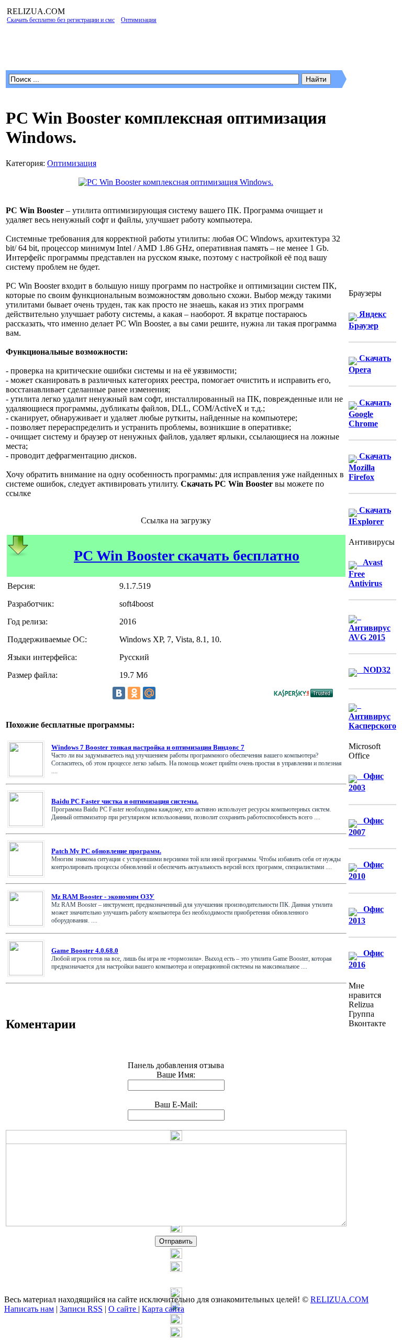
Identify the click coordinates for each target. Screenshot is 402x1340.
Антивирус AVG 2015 (369, 627)
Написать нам (29, 1308)
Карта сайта (163, 1308)
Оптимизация (71, 163)
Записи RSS (81, 1308)
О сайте (123, 1308)
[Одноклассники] (134, 693)
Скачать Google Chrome (370, 413)
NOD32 (373, 669)
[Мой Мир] (149, 693)
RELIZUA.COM (339, 1299)
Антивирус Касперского (372, 715)
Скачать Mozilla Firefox (370, 466)
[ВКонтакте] (119, 693)
